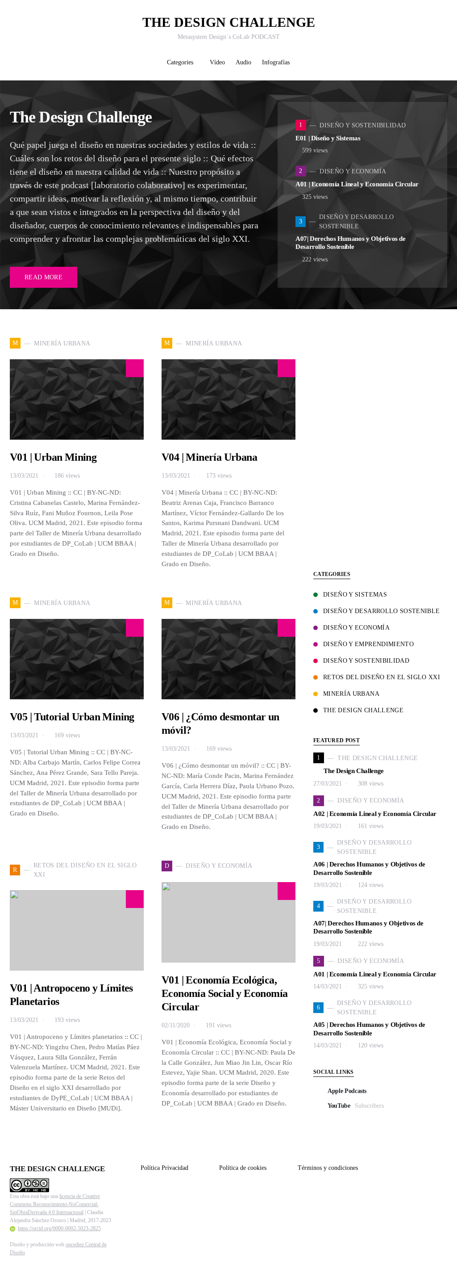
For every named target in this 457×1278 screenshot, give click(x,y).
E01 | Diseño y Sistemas (328, 138)
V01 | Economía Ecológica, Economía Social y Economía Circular (224, 993)
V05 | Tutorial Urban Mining (72, 717)
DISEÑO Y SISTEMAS (355, 594)
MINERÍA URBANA (351, 693)
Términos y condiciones (328, 1167)
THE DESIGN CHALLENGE (228, 22)
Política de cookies (242, 1167)
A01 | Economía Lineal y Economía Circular (357, 184)
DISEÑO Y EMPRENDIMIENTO (368, 644)
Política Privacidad (164, 1167)
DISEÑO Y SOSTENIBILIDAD (366, 660)
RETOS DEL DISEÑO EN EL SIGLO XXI (381, 677)
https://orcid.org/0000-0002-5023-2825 (59, 1228)
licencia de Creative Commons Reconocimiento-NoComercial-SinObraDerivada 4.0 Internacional (55, 1204)
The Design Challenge (81, 117)
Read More (43, 277)
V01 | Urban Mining (53, 457)
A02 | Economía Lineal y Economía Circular (374, 813)
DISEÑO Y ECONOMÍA (356, 627)
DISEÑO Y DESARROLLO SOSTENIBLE (381, 611)
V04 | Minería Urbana (209, 457)
